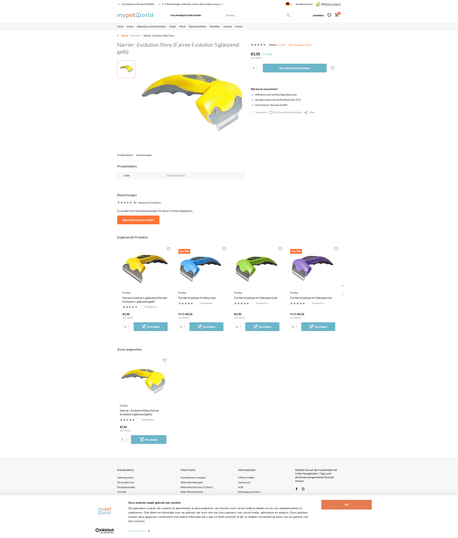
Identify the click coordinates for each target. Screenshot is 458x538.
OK (347, 504)
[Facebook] (296, 489)
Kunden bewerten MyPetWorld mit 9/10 (278, 99)
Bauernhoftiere (197, 26)
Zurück (124, 35)
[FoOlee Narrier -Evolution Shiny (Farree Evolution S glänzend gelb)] (143, 381)
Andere (227, 26)
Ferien (238, 26)
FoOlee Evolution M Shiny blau (197, 297)
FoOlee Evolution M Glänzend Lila (311, 297)
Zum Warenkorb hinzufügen (294, 68)
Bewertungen (144, 154)
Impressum (244, 482)
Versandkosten (125, 482)
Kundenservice (304, 4)
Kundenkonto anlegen (193, 477)
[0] (336, 15)
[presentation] (342, 294)
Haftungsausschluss (249, 491)
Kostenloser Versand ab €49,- (271, 104)
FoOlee (281, 44)
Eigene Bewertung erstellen (138, 219)
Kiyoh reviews (333, 4)
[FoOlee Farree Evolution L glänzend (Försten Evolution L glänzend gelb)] (145, 269)
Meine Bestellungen (192, 482)
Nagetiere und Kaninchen (151, 26)
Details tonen (136, 530)
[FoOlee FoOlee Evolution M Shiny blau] (200, 269)
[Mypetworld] (135, 15)
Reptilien (215, 26)
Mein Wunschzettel (192, 491)
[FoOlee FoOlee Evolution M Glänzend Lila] (312, 269)
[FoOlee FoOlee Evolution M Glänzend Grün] (256, 269)
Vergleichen (261, 112)
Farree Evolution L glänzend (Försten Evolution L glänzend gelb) (145, 299)
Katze (130, 26)
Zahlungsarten (125, 477)
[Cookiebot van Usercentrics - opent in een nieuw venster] (104, 531)
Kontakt (121, 491)
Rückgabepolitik (126, 487)
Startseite (135, 35)
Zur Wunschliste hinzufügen (287, 112)
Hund (120, 26)
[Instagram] (303, 489)
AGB (240, 487)
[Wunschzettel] (329, 15)
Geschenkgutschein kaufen (185, 15)
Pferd (182, 26)
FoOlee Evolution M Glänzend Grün (255, 297)
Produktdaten (125, 154)
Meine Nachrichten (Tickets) (197, 487)
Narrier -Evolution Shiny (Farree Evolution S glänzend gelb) (139, 412)
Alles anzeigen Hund (299, 44)
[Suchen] (288, 15)
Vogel (172, 26)
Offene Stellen (246, 477)
